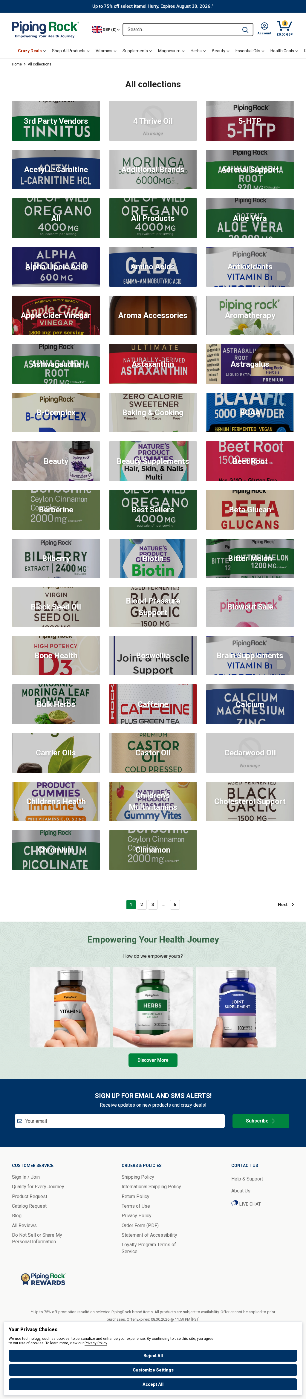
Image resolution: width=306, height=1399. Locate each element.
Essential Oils (247, 50)
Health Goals (282, 50)
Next (282, 904)
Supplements (135, 50)
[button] (264, 29)
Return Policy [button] (135, 1196)
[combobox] (180, 30)
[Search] (245, 30)
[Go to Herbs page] (153, 1007)
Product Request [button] (29, 1196)
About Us (240, 1191)
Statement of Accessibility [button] (149, 1235)
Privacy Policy (96, 1343)
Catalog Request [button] (29, 1206)
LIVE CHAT (249, 1204)
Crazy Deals (30, 50)
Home (17, 64)
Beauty (218, 50)
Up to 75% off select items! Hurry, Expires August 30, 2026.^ (153, 6)
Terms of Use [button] (136, 1206)
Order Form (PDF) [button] (140, 1225)
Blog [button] (17, 1215)
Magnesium (169, 50)
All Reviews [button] (24, 1225)
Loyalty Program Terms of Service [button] (149, 1248)
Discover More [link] (153, 1060)
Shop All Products (68, 50)
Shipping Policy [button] (138, 1177)
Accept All (153, 1384)
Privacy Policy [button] (137, 1215)
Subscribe (257, 1121)
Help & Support (247, 1179)
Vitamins (104, 50)
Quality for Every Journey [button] (38, 1186)
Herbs (196, 50)
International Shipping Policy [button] (151, 1186)
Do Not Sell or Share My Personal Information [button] (37, 1238)
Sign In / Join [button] (26, 1177)
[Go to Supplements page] (236, 1007)
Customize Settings (153, 1370)
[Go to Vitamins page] (70, 1007)
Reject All (153, 1355)
